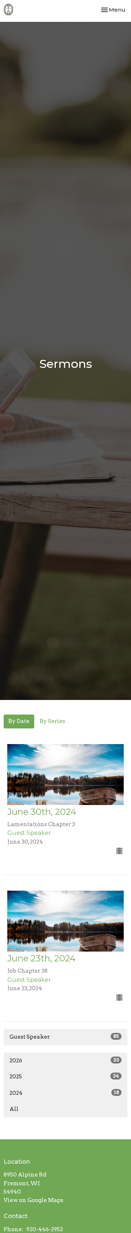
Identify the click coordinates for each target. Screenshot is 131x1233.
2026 (64, 1060)
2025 (64, 1076)
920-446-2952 (44, 1229)
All (14, 1109)
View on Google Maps (33, 1200)
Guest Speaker (64, 1037)
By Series (52, 721)
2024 (64, 1093)
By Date (18, 721)
